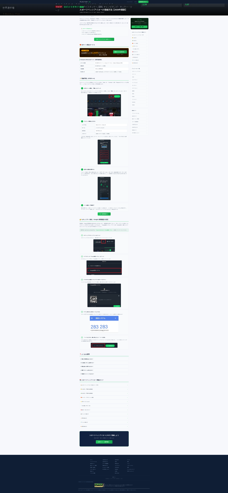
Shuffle (139, 104)
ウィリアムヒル (139, 82)
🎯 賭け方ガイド (139, 51)
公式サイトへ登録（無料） (139, 26)
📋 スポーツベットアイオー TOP (139, 35)
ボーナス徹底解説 (139, 121)
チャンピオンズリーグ (130, 469)
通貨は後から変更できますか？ (87, 366)
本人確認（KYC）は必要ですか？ (88, 362)
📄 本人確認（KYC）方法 (104, 405)
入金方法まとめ (139, 124)
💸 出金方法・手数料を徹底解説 (104, 393)
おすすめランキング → (143, 1)
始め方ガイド (139, 116)
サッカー (128, 459)
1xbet (139, 76)
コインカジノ (139, 99)
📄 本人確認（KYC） (139, 49)
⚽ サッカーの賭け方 (104, 414)
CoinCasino (117, 467)
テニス (128, 463)
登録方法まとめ (105, 465)
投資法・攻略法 (92, 467)
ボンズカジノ (139, 85)
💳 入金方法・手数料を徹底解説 (104, 389)
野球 (128, 461)
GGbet (139, 96)
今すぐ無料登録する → (104, 213)
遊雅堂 (139, 90)
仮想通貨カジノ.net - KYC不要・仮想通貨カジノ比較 (114, 478)
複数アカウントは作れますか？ (87, 370)
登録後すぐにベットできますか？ (88, 373)
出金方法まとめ (139, 127)
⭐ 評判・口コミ (139, 46)
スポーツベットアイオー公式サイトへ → (104, 39)
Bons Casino (117, 473)
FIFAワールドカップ (130, 471)
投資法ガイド (139, 130)
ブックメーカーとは (139, 113)
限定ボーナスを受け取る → (120, 51)
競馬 (128, 467)
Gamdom (139, 102)
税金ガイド (92, 471)
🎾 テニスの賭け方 (104, 422)
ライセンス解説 (92, 473)
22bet (139, 93)
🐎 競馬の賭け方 (104, 426)
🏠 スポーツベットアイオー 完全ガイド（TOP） (104, 385)
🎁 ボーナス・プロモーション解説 (104, 397)
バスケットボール (130, 465)
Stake (116, 461)
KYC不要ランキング (139, 132)
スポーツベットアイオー (86, 16)
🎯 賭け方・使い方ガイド (104, 409)
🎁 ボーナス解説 (139, 43)
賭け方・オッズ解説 (139, 118)
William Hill (117, 463)
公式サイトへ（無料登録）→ (104, 441)
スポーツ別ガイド (93, 469)
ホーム (81, 16)
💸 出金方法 (139, 40)
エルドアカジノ (139, 79)
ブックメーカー (85, 1)
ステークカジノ (139, 88)
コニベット (139, 74)
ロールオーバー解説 (106, 467)
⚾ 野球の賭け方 (104, 418)
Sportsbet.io (117, 459)
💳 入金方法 (139, 37)
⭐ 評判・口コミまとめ (104, 401)
